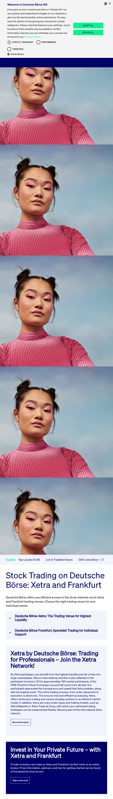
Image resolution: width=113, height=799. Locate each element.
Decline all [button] (88, 32)
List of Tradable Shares (59, 559)
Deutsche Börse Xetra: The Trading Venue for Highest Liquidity (53, 618)
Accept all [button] (88, 25)
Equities (10, 559)
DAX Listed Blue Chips (92, 559)
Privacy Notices (32, 36)
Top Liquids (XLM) (29, 559)
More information (20, 722)
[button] (38, 54)
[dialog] (56, 29)
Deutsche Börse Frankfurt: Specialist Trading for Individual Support (56, 632)
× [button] (110, 4)
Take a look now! (20, 780)
